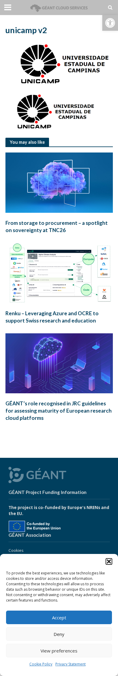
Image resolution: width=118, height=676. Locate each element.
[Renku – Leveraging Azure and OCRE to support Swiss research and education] (59, 272)
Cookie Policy (40, 664)
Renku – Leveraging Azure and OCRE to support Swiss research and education (52, 317)
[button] (110, 23)
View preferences (59, 651)
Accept (59, 618)
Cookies (16, 550)
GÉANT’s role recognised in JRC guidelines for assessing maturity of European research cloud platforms (58, 410)
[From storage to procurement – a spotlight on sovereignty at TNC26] (59, 182)
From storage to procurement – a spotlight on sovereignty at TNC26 (56, 226)
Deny (59, 634)
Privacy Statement (70, 664)
